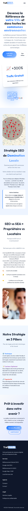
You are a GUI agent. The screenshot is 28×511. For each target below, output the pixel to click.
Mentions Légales (7, 495)
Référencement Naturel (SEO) (10, 462)
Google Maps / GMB (7, 471)
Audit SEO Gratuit (9, 54)
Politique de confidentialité (9, 498)
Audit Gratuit (15, 432)
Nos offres (22, 54)
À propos (4, 483)
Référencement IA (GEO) (9, 468)
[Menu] (25, 3)
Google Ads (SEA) (7, 465)
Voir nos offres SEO (14, 428)
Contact (4, 486)
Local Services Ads (7, 474)
